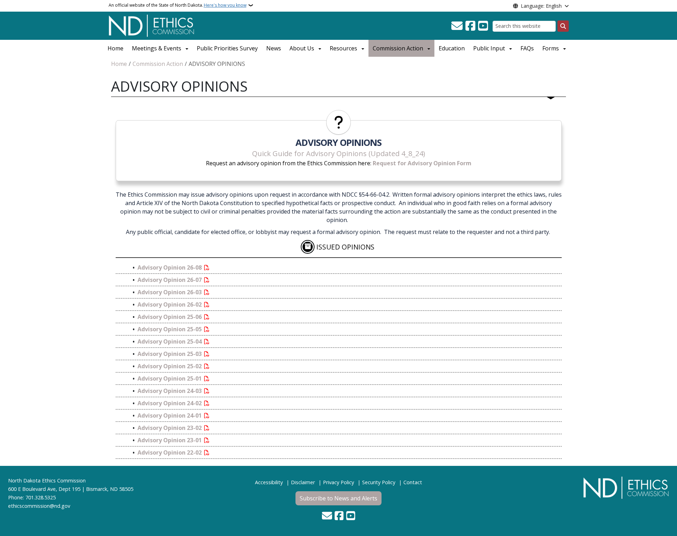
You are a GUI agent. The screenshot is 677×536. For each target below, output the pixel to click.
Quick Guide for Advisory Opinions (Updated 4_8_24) (338, 153)
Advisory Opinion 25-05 (170, 329)
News (273, 48)
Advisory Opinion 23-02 (170, 428)
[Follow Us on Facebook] (470, 26)
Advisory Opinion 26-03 (170, 292)
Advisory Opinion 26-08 (170, 267)
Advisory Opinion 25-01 (170, 378)
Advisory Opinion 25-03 (170, 354)
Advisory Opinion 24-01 (170, 415)
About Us (301, 48)
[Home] (151, 25)
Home (115, 48)
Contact (412, 482)
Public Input (489, 48)
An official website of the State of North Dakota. (177, 5)
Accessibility (269, 482)
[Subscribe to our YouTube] (483, 26)
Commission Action (398, 48)
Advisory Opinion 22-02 (170, 452)
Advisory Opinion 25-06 (170, 317)
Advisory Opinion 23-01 (170, 440)
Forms (550, 48)
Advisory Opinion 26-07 (170, 280)
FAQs (527, 48)
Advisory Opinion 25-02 (170, 366)
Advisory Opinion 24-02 (170, 403)
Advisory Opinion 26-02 (170, 304)
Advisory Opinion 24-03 (170, 391)
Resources (343, 48)
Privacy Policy (338, 482)
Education (452, 48)
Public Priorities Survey (227, 48)
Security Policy (378, 482)
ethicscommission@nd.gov (39, 506)
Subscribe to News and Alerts (338, 498)
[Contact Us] (457, 26)
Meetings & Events (156, 48)
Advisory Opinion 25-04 (170, 341)
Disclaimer (303, 482)
